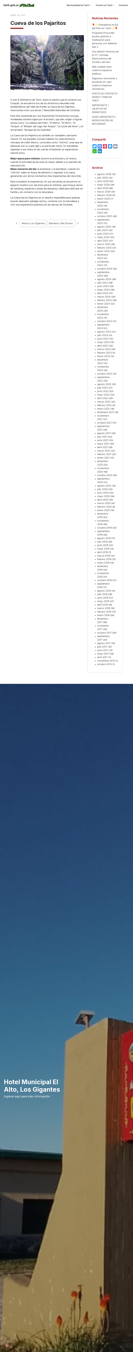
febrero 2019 (104, 559)
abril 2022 (102, 398)
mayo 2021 (103, 443)
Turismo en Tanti (104, 5)
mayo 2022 (103, 394)
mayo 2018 (103, 601)
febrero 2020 (104, 506)
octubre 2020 (104, 475)
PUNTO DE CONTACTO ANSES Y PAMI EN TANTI (105, 97)
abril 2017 (102, 657)
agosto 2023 (104, 331)
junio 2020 (103, 492)
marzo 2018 (103, 608)
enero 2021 (103, 457)
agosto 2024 (104, 279)
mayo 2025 (103, 237)
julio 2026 (102, 177)
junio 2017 (102, 650)
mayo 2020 (103, 496)
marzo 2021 (103, 450)
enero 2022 (103, 408)
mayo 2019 (103, 548)
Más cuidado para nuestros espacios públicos (102, 70)
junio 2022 (103, 391)
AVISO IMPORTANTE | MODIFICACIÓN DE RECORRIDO (104, 120)
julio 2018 (102, 594)
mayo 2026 (103, 184)
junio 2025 (103, 233)
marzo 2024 (104, 296)
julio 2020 (102, 489)
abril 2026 (102, 188)
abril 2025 (102, 240)
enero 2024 (103, 303)
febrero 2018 (104, 611)
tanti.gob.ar (11, 5)
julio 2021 (102, 436)
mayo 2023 (103, 342)
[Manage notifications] (7, 1345)
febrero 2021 (104, 454)
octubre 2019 (104, 527)
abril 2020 (102, 499)
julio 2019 (102, 541)
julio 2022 (102, 387)
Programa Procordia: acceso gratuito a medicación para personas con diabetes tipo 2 (104, 40)
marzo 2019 (103, 555)
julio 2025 (102, 230)
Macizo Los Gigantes (33, 223)
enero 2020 (103, 510)
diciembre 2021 (105, 412)
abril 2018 (102, 604)
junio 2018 (102, 597)
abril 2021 (102, 447)
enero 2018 (103, 615)
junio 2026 (103, 181)
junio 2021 (102, 440)
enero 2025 (103, 251)
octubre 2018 (104, 580)
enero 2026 (103, 198)
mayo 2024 (103, 289)
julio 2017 (102, 646)
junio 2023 (103, 338)
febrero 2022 (104, 405)
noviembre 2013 (106, 660)
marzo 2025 (104, 244)
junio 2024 (103, 286)
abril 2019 (102, 552)
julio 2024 (102, 282)
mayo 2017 (103, 653)
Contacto (123, 5)
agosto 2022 (104, 384)
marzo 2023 (104, 349)
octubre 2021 (104, 422)
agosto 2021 (104, 433)
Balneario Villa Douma (61, 223)
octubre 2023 (104, 321)
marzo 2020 (104, 503)
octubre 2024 (104, 268)
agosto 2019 (104, 538)
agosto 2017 (104, 643)
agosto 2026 (104, 174)
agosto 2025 (104, 226)
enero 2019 (103, 562)
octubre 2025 (104, 216)
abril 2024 (102, 293)
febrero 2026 (104, 195)
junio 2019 (102, 545)
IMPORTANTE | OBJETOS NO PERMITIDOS (100, 109)
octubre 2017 (104, 632)
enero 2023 (103, 356)
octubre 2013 (104, 664)
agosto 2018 (104, 590)
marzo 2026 (104, 191)
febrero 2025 (104, 247)
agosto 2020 (104, 485)
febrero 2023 (104, 352)
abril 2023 (102, 345)
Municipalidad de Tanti (78, 5)
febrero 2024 (104, 300)
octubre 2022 (104, 373)
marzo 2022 (104, 401)
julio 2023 (102, 335)
